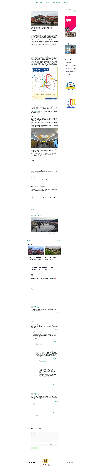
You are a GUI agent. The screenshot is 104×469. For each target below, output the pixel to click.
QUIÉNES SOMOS (65, 2)
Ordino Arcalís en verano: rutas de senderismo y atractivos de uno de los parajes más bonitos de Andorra (70, 65)
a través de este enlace (37, 215)
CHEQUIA (32, 31)
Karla (34, 274)
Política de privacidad (70, 462)
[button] (42, 2)
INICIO (37, 2)
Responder (56, 280)
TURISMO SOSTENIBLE (56, 2)
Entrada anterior (29, 240)
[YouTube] (34, 462)
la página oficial (35, 111)
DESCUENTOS (48, 2)
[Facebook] (30, 462)
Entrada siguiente (59, 240)
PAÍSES (41, 2)
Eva (36, 403)
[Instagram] (32, 462)
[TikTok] (36, 462)
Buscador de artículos (68, 9)
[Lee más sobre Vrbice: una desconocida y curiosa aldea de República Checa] (53, 250)
